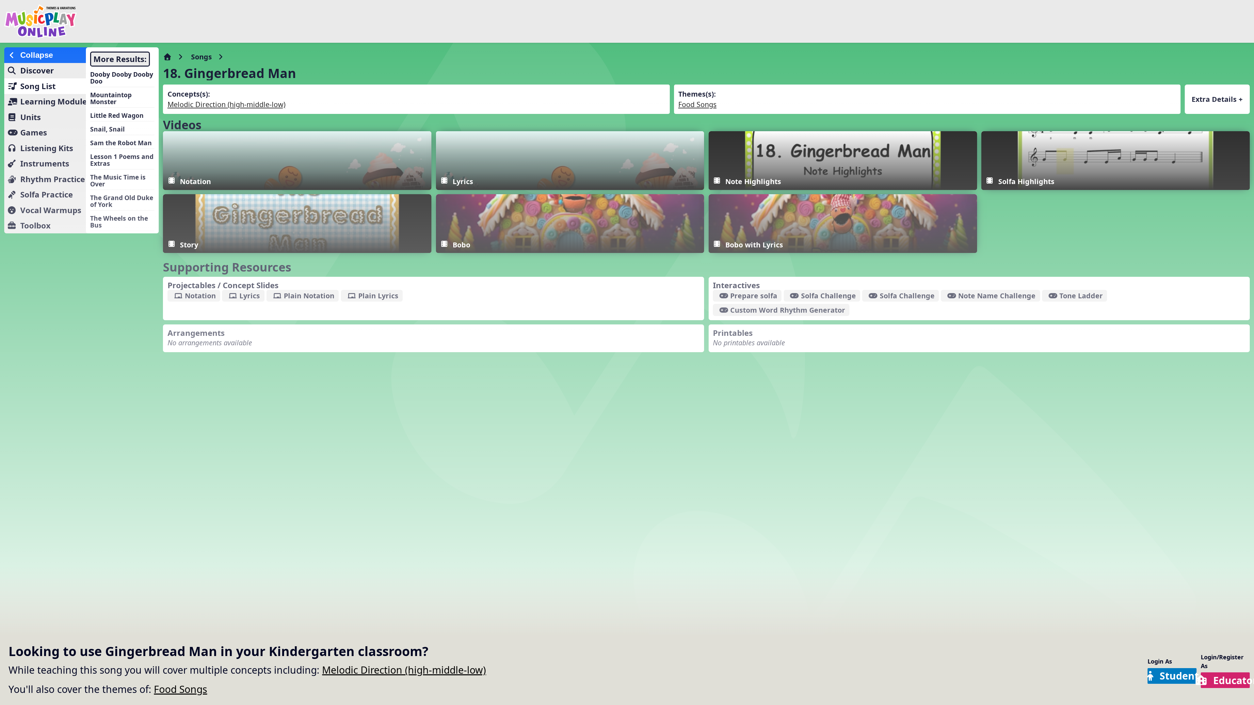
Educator (1231, 680)
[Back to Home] (209, 21)
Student (1178, 675)
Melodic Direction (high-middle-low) (404, 670)
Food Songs (180, 689)
